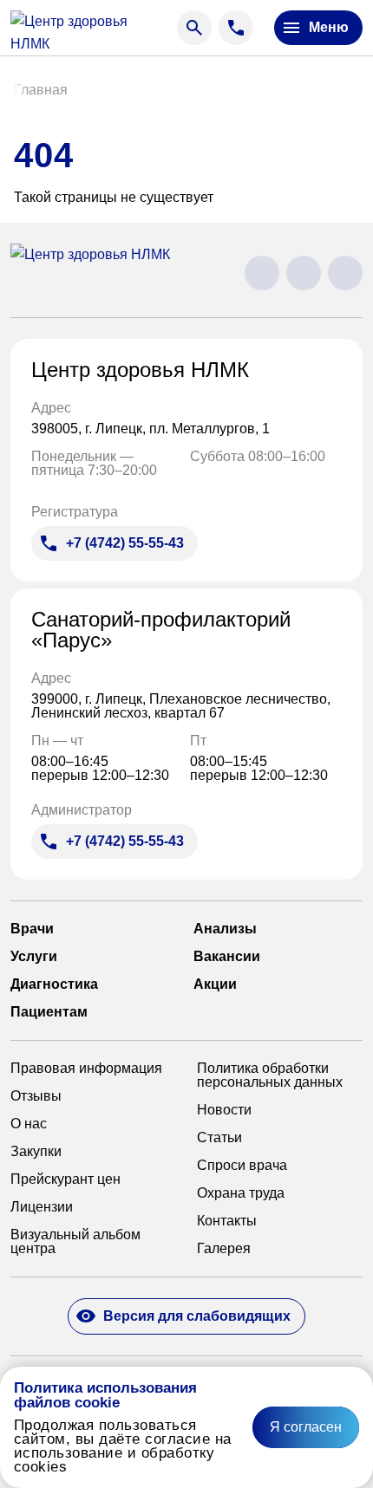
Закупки (36, 1152)
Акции (215, 984)
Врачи (32, 929)
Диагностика (54, 984)
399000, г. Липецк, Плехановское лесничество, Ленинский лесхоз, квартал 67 (180, 706)
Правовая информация (86, 1068)
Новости (224, 1110)
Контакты (227, 1221)
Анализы (225, 929)
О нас (28, 1124)
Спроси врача (242, 1166)
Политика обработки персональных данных (270, 1075)
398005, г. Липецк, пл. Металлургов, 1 (152, 429)
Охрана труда (241, 1193)
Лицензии (41, 1207)
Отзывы (36, 1096)
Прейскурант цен (65, 1179)
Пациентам (49, 1012)
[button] (41, 90)
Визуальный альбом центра (75, 1242)
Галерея (224, 1249)
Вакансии (226, 957)
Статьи (219, 1138)
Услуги (33, 957)
